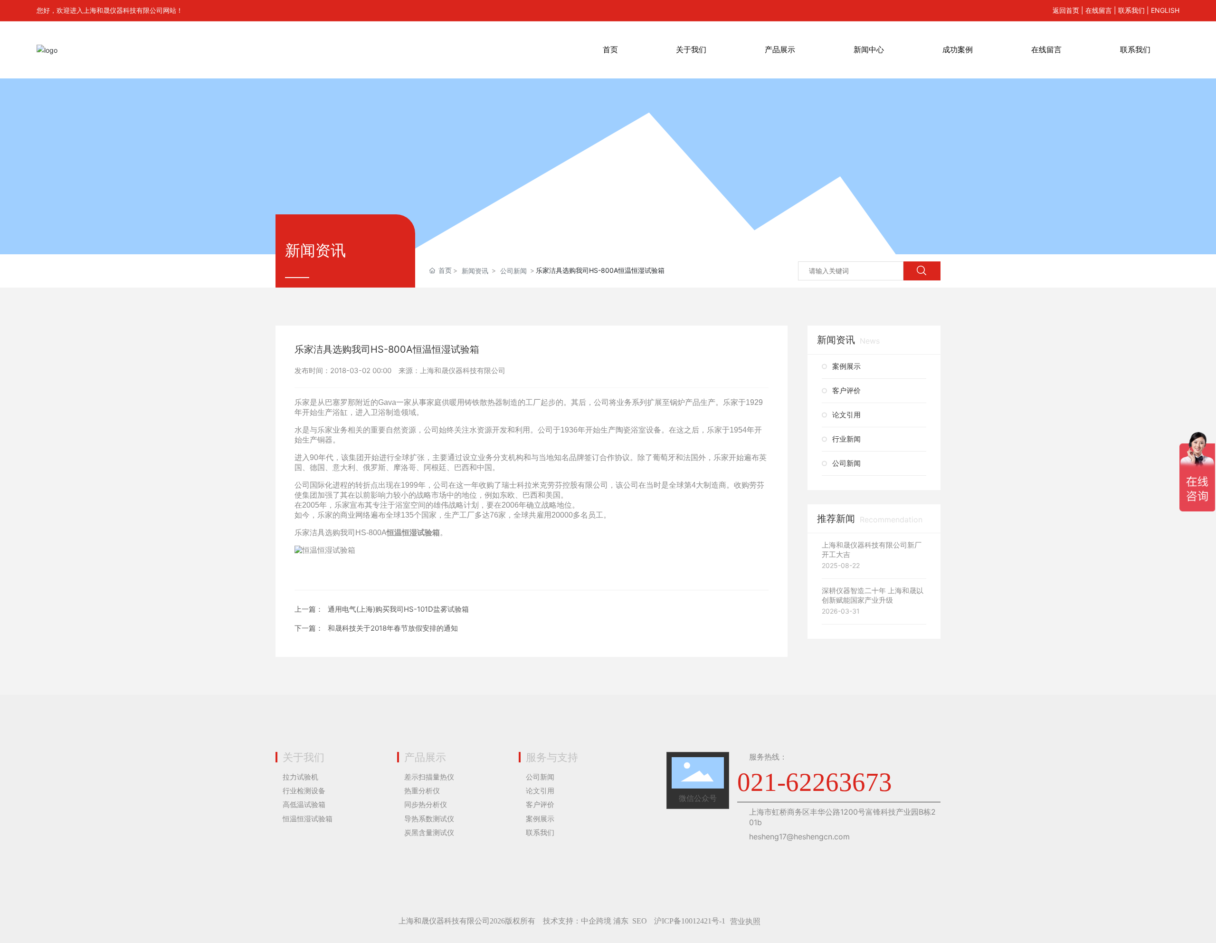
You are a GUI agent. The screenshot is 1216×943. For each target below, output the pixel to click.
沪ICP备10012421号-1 (689, 921)
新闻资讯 (475, 271)
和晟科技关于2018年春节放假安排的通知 (393, 628)
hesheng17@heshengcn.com (799, 836)
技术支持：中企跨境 (577, 921)
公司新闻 (513, 271)
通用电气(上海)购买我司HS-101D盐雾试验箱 (398, 609)
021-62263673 (814, 782)
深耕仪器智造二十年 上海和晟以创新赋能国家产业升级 (872, 595)
